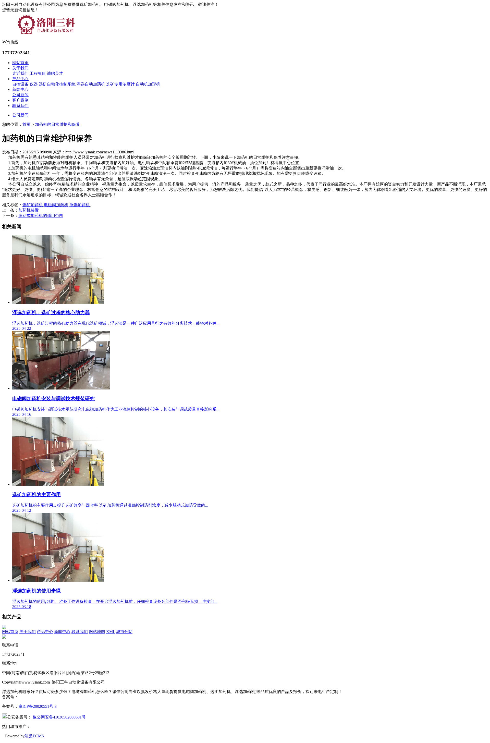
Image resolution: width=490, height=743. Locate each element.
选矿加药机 (32, 205)
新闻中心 (20, 89)
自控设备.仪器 (25, 84)
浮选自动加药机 (91, 84)
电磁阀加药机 (56, 205)
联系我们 (20, 105)
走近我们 (20, 73)
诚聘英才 (55, 73)
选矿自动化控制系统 (57, 84)
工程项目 (38, 73)
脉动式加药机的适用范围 (40, 215)
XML (110, 631)
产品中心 (20, 79)
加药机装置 (28, 210)
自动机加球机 (148, 84)
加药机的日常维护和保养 (57, 124)
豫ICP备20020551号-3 (37, 706)
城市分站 (124, 631)
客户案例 (20, 100)
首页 (26, 124)
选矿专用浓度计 (120, 84)
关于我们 (20, 68)
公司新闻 (20, 95)
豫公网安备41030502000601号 (59, 717)
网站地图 (97, 631)
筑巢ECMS (34, 736)
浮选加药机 (79, 205)
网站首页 (20, 62)
